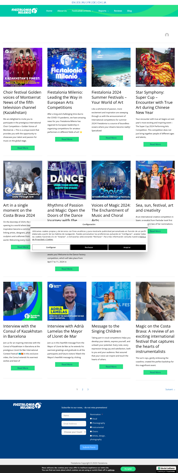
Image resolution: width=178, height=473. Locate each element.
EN (73, 2)
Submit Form (89, 447)
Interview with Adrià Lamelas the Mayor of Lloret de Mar (65, 331)
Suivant (170, 389)
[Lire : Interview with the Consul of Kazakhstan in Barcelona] (22, 301)
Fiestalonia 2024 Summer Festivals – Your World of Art (109, 97)
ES (78, 2)
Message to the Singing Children (106, 328)
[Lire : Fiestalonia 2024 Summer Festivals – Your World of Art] (111, 67)
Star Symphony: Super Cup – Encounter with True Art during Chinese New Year (154, 102)
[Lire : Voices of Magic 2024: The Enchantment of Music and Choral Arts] (111, 180)
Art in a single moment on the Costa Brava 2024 (19, 210)
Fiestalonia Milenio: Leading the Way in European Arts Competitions (65, 99)
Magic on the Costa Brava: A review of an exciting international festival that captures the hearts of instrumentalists (155, 338)
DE (94, 2)
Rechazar (89, 247)
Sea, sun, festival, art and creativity (154, 207)
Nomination (95, 414)
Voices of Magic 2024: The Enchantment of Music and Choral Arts (111, 212)
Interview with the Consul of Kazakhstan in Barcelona (22, 331)
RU (84, 2)
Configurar (51, 247)
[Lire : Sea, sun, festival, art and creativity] (155, 180)
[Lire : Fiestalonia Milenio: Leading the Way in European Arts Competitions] (66, 67)
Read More (23, 147)
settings (111, 470)
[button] (92, 11)
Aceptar (127, 247)
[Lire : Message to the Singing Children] (111, 301)
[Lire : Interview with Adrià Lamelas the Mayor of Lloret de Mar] (66, 301)
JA (104, 2)
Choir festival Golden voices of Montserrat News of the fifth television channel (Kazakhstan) (22, 102)
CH (100, 2)
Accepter (128, 469)
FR (89, 2)
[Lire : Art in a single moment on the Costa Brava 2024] (22, 180)
